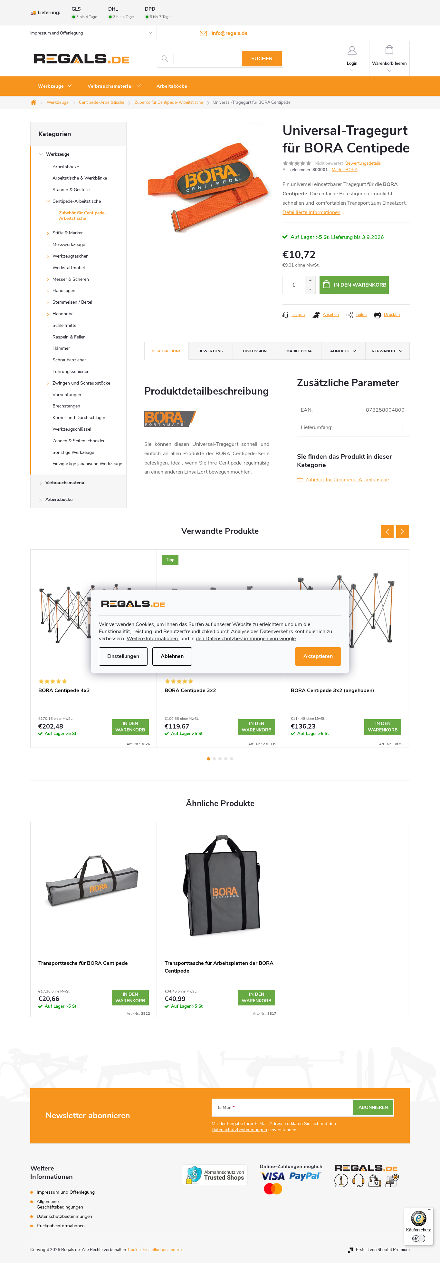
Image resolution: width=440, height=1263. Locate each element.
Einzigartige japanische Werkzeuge (87, 464)
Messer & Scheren (71, 279)
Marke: (345, 170)
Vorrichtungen (67, 395)
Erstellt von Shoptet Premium (383, 1250)
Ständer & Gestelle (71, 190)
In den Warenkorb (360, 285)
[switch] (418, 1238)
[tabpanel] (94, 919)
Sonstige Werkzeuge (73, 452)
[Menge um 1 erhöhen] (310, 280)
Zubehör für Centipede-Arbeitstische (82, 215)
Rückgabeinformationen (61, 1226)
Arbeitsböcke (66, 167)
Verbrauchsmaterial (65, 483)
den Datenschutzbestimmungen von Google (246, 638)
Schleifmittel (65, 325)
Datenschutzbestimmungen (239, 1130)
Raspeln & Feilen (69, 337)
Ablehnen (172, 656)
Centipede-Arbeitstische (77, 201)
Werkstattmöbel (69, 268)
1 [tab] (208, 758)
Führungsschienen (71, 371)
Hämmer (61, 348)
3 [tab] (220, 758)
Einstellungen (123, 656)
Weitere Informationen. (153, 638)
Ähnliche (340, 351)
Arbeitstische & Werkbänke (80, 178)
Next (402, 531)
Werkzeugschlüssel (72, 429)
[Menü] (430, 1211)
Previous (387, 531)
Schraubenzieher (69, 360)
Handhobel (63, 314)
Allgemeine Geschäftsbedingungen (60, 1204)
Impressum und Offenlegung (56, 33)
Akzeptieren (318, 656)
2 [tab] (214, 758)
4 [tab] (225, 758)
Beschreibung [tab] (167, 351)
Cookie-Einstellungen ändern (155, 1250)
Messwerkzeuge (69, 244)
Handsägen (64, 291)
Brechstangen (66, 406)
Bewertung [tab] (210, 351)
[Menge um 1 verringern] (310, 289)
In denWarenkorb (130, 726)
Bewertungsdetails (363, 163)
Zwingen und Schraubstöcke (81, 383)
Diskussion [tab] (255, 351)
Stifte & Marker (68, 233)
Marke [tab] (299, 351)
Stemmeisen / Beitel (72, 302)
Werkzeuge (57, 154)
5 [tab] (231, 758)
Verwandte (384, 351)
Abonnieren (373, 1107)
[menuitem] (55, 86)
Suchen (262, 58)
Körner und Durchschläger (79, 418)
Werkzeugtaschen (71, 256)
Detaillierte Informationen (311, 212)
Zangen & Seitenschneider (79, 441)
